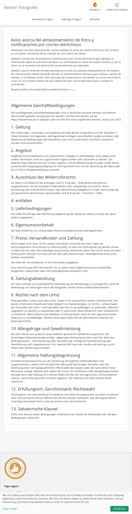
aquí (72, 89)
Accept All (119, 508)
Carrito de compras (117, 9)
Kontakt (95, 19)
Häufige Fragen (71, 19)
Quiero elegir (10, 508)
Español (94, 9)
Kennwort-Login (42, 19)
